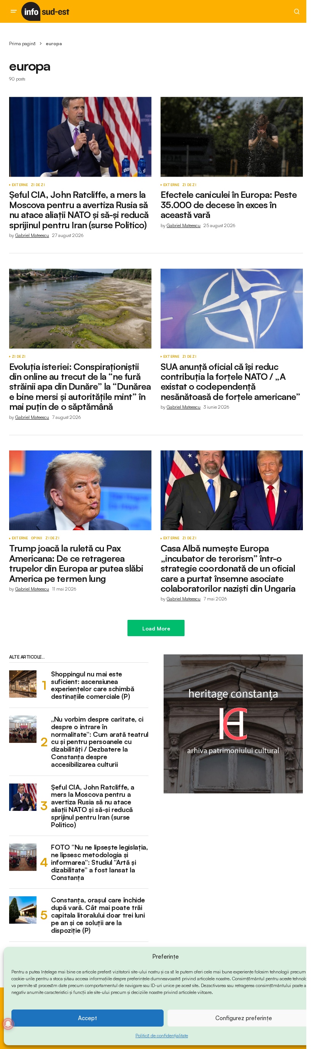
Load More (156, 628)
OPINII (36, 538)
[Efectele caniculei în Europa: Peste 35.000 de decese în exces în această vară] (232, 137)
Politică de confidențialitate (161, 1035)
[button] (13, 11)
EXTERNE (20, 185)
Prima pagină (22, 43)
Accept (87, 1018)
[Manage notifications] (8, 1024)
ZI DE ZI (38, 185)
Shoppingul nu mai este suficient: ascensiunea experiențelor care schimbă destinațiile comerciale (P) (92, 685)
